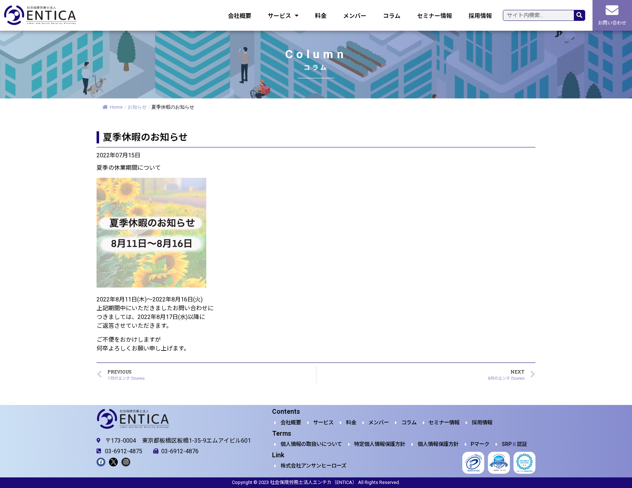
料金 (321, 15)
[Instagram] (125, 462)
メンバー (354, 15)
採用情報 (480, 15)
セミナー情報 (434, 15)
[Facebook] (101, 462)
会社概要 (239, 15)
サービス (279, 15)
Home (116, 107)
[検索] (579, 15)
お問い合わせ (612, 23)
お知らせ (137, 107)
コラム (391, 15)
